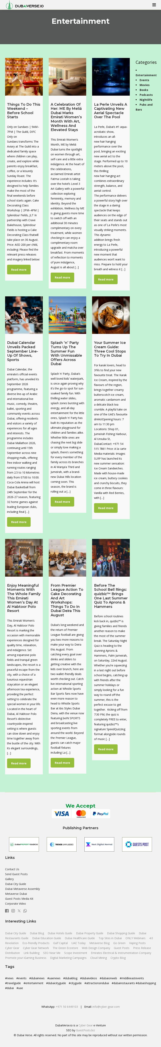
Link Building (32, 953)
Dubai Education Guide (47, 938)
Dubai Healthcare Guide (80, 938)
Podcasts (146, 95)
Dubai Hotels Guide (60, 933)
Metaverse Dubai (16, 894)
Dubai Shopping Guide (121, 933)
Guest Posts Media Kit (19, 898)
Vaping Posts (137, 943)
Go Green (119, 943)
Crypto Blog (118, 958)
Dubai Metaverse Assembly (22, 889)
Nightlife (146, 100)
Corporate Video (15, 903)
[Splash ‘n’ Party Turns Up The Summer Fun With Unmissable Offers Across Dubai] (67, 315)
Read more (19, 269)
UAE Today (78, 943)
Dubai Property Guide (90, 933)
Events (144, 80)
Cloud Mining (98, 958)
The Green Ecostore (66, 948)
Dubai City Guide (15, 884)
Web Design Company (96, 948)
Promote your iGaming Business (25, 958)
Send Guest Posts (16, 874)
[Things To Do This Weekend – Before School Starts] (24, 77)
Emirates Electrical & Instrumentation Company (121, 953)
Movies (145, 85)
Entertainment (146, 75)
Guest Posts (122, 948)
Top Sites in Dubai (111, 938)
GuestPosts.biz (85, 1030)
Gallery (9, 879)
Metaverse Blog (99, 943)
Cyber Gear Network (36, 948)
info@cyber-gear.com (106, 1007)
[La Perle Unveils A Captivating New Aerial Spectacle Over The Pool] (111, 77)
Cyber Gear (12, 948)
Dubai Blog (37, 933)
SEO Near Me (52, 953)
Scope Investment (75, 953)
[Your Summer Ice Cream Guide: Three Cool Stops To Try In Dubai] (111, 315)
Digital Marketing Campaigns (68, 958)
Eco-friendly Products (36, 943)
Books (144, 90)
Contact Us (12, 869)
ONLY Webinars (135, 938)
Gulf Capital (61, 943)
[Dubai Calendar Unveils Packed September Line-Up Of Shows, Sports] (24, 315)
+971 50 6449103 (67, 1007)
